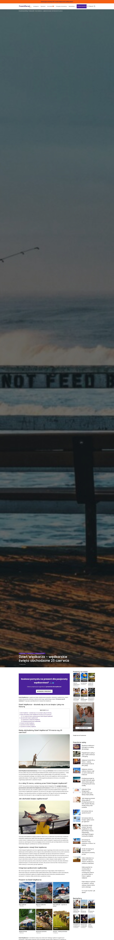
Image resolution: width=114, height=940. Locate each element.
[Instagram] (89, 6)
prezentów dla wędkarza (53, 686)
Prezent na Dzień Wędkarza (26, 723)
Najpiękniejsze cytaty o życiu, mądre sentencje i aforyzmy (88, 754)
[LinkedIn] (90, 6)
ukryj (47, 710)
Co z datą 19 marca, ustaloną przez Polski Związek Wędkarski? (37, 716)
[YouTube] (92, 6)
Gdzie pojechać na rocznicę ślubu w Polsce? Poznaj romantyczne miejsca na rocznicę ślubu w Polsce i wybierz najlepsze (88, 872)
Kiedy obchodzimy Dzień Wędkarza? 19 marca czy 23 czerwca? (35, 714)
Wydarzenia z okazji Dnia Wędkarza (30, 719)
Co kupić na (30, 653)
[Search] (94, 6)
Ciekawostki (22, 653)
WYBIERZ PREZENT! (44, 691)
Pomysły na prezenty (40, 653)
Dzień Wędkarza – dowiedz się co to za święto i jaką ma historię (35, 713)
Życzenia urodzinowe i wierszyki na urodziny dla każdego (88, 747)
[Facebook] (87, 6)
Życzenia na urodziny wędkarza (27, 726)
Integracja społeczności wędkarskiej (30, 721)
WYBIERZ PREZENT (83, 727)
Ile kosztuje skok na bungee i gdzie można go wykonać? (88, 819)
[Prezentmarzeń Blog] (25, 6)
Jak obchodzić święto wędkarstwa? (28, 718)
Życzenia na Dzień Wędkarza (27, 725)
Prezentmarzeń (87, 723)
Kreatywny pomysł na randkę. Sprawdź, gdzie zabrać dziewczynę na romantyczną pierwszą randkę (88, 782)
